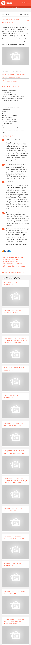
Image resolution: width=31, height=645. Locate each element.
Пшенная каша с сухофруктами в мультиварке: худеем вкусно (13, 264)
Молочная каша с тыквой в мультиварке (14, 564)
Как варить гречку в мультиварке (11, 396)
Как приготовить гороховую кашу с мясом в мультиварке (14, 537)
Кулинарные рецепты (14, 7)
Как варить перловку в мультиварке (14, 266)
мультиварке (11, 185)
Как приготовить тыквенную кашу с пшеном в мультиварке (15, 452)
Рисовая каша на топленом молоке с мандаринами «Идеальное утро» (14, 621)
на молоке (23, 145)
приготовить (17, 143)
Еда (7, 7)
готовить (26, 185)
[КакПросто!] (6, 3)
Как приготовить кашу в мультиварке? (13, 74)
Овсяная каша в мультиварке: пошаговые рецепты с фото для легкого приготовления (15, 480)
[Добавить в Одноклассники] (3, 251)
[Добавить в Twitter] (10, 251)
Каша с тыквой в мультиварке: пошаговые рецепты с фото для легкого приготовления (15, 340)
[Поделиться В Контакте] (5, 251)
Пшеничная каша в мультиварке (11, 284)
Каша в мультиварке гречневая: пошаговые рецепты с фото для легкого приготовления (13, 259)
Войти (24, 3)
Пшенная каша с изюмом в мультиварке (14, 369)
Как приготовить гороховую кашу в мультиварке (14, 509)
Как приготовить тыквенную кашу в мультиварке (14, 592)
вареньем (23, 206)
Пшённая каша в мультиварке (11, 77)
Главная (3, 7)
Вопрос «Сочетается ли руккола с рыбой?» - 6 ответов (15, 80)
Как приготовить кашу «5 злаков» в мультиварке (13, 311)
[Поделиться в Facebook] (8, 251)
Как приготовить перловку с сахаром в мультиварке (14, 424)
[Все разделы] (28, 3)
